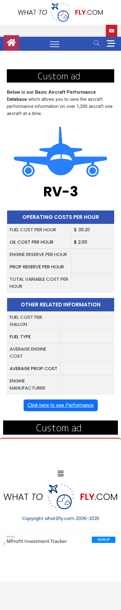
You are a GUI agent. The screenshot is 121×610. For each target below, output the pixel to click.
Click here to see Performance (61, 405)
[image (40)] (60, 72)
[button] (60, 474)
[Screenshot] (60, 536)
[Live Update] (111, 31)
